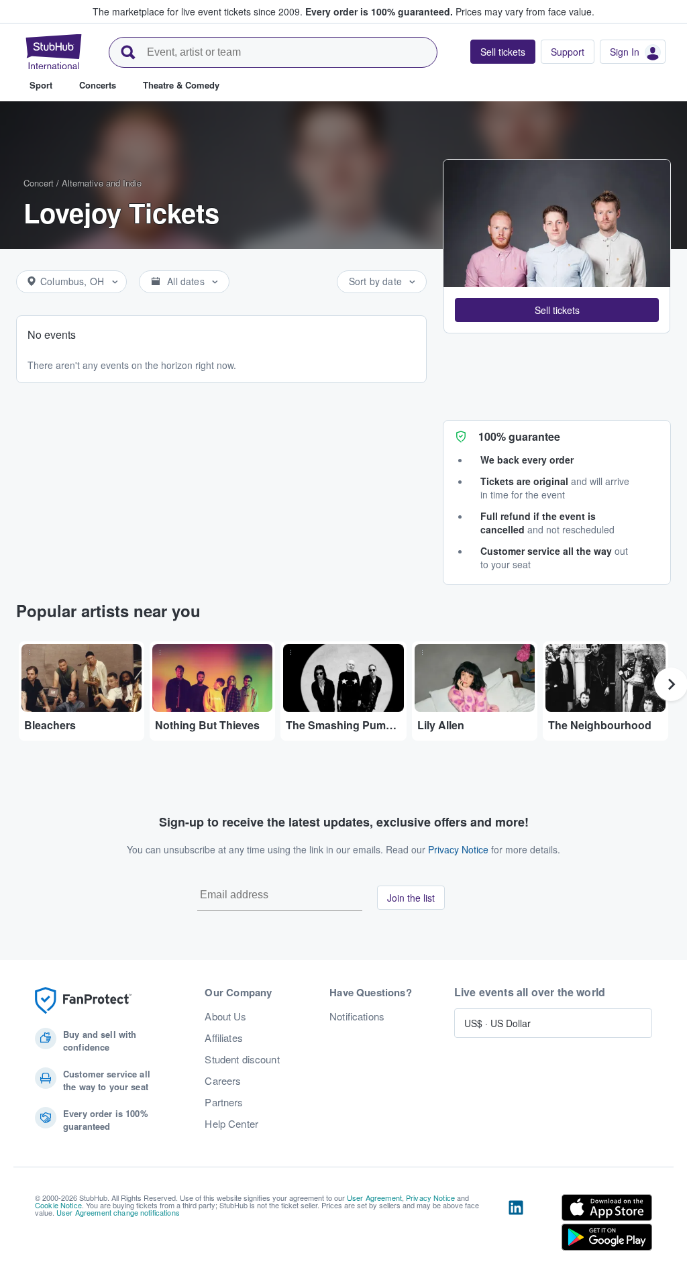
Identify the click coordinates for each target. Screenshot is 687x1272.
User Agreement (374, 1197)
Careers (223, 1080)
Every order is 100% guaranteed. (379, 11)
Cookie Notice (58, 1205)
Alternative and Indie (102, 182)
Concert (38, 182)
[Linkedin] (516, 1225)
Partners (224, 1102)
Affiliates (223, 1037)
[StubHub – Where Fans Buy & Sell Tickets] (53, 51)
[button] (557, 310)
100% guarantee (519, 436)
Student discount (242, 1059)
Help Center (231, 1123)
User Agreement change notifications (118, 1212)
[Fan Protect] (83, 1000)
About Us (225, 1016)
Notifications (356, 1016)
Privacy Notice (458, 849)
